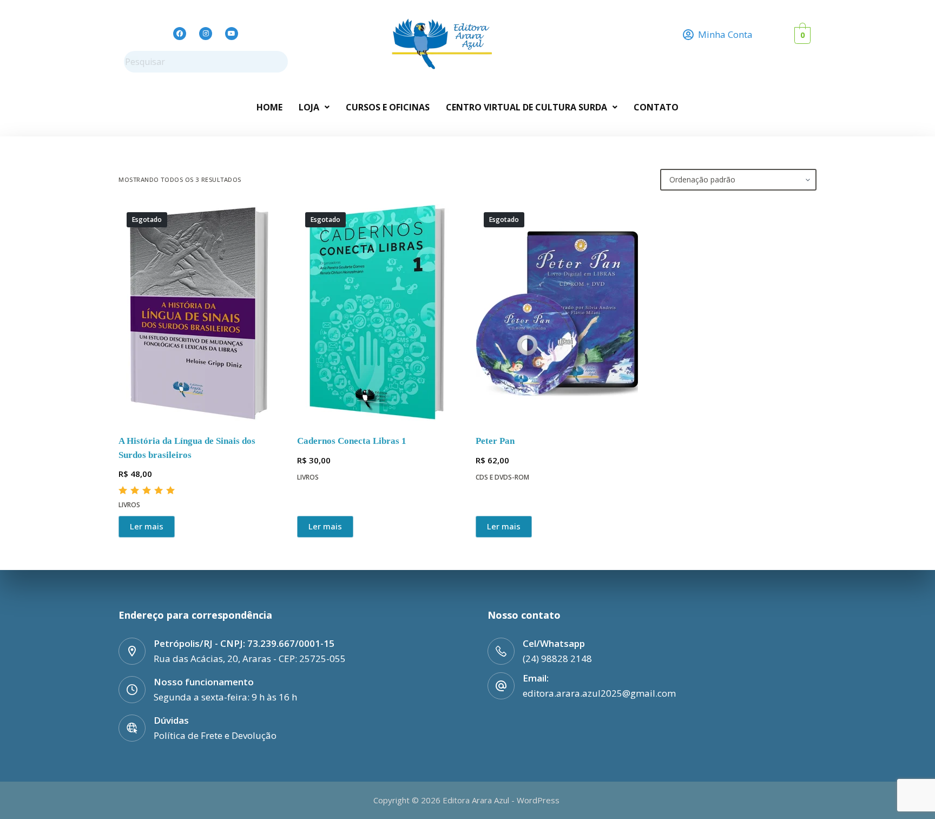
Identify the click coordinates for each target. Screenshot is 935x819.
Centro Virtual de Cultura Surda (526, 107)
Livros (129, 504)
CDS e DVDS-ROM (502, 477)
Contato (656, 107)
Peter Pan (495, 441)
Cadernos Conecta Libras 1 (351, 441)
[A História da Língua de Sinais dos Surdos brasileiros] (199, 312)
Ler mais (146, 526)
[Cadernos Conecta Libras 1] (378, 312)
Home (269, 107)
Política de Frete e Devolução (215, 735)
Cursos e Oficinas (388, 107)
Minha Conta (725, 34)
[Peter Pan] (557, 312)
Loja (309, 107)
